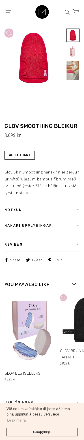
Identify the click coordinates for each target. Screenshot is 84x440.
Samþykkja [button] (42, 432)
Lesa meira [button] (16, 420)
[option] (34, 58)
